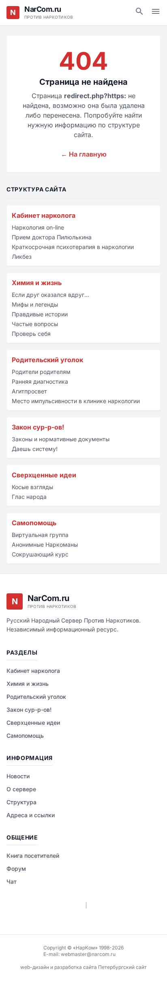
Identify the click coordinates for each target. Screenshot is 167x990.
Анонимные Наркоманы (45, 544)
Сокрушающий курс (40, 554)
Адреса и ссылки (30, 815)
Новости (18, 776)
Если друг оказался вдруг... (50, 294)
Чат (11, 881)
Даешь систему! (35, 448)
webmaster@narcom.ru (88, 954)
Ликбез (22, 256)
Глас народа (29, 496)
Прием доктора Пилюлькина (52, 237)
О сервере (21, 789)
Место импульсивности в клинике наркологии (76, 400)
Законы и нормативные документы (60, 439)
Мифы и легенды (35, 304)
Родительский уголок (47, 360)
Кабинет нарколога (43, 215)
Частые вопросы (35, 323)
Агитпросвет (29, 391)
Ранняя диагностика (40, 381)
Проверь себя (31, 333)
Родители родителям (41, 371)
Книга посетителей (32, 855)
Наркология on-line (38, 227)
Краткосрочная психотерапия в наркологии (73, 246)
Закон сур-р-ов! (38, 427)
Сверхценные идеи (44, 475)
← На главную (84, 154)
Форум (16, 868)
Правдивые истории (40, 314)
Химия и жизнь (37, 283)
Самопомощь (34, 523)
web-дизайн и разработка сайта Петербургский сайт (83, 967)
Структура (21, 802)
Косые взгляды (32, 486)
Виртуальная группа (40, 534)
